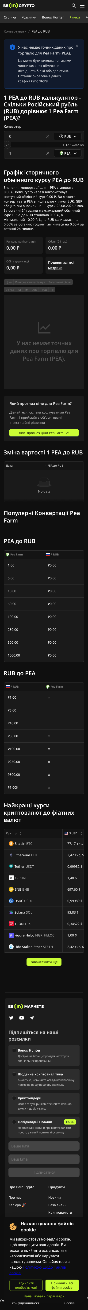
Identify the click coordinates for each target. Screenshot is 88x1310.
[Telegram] (32, 1018)
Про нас (14, 1197)
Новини (54, 1197)
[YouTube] (21, 1018)
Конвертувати (15, 31)
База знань (57, 1205)
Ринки (74, 17)
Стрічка (10, 17)
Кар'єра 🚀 (17, 1205)
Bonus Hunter (53, 17)
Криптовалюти (60, 1212)
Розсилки (29, 17)
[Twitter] (11, 1018)
